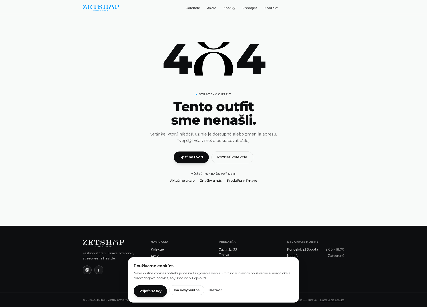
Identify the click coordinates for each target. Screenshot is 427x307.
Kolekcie (193, 8)
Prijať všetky (150, 291)
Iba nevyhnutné (187, 290)
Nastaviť (215, 290)
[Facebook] (98, 269)
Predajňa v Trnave (242, 181)
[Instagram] (87, 269)
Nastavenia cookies (332, 299)
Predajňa (249, 8)
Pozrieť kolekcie (232, 157)
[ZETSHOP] (101, 8)
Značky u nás (211, 181)
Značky (229, 8)
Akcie (211, 8)
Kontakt (271, 8)
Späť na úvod (191, 157)
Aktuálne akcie (182, 181)
